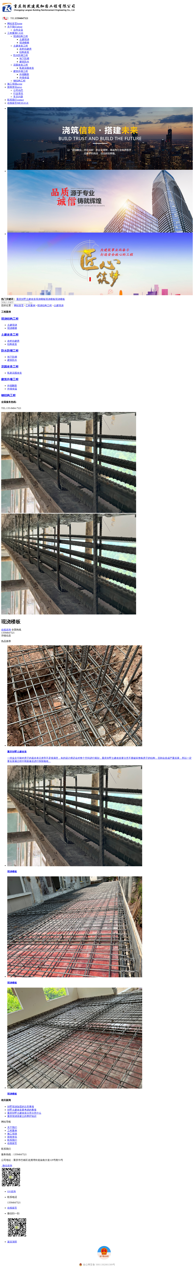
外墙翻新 (24, 74)
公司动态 (18, 90)
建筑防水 (24, 61)
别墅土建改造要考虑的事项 (21, 1109)
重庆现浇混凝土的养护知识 (21, 1116)
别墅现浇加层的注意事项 (20, 1106)
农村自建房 (25, 49)
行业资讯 (18, 93)
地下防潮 (24, 58)
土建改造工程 (20, 45)
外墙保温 (24, 77)
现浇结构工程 (20, 36)
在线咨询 (6, 629)
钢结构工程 (19, 80)
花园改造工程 (20, 65)
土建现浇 (24, 39)
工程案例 (15, 33)
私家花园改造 (26, 68)
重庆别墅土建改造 (26, 299)
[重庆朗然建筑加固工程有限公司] (38, 12)
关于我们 (14, 26)
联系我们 (15, 100)
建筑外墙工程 (20, 71)
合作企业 (18, 30)
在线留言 (17, 103)
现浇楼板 (40, 299)
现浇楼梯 (24, 42)
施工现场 (14, 84)
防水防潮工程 (20, 55)
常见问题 (18, 96)
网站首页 (14, 23)
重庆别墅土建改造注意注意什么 (24, 1113)
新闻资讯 (14, 87)
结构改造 (24, 52)
